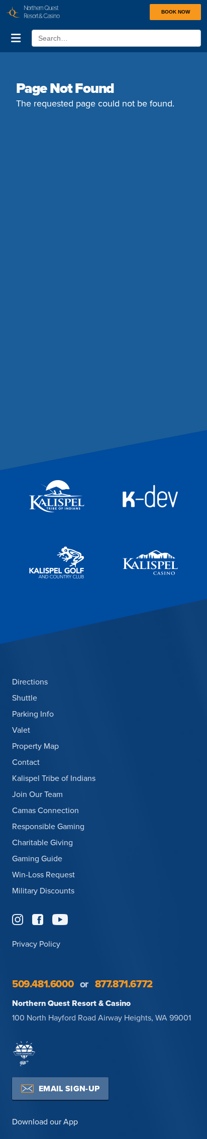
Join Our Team (37, 794)
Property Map (35, 745)
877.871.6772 (124, 983)
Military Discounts (43, 890)
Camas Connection (45, 810)
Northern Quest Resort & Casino (71, 1003)
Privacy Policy (36, 943)
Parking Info (33, 713)
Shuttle (24, 697)
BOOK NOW (175, 12)
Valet (21, 729)
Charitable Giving (42, 842)
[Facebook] (37, 919)
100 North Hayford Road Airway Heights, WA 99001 (101, 1017)
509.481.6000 (42, 983)
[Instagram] (17, 919)
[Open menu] (16, 38)
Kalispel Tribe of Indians (53, 777)
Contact (26, 761)
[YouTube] (60, 919)
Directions (30, 681)
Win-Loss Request (43, 874)
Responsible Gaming (48, 826)
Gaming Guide (37, 858)
